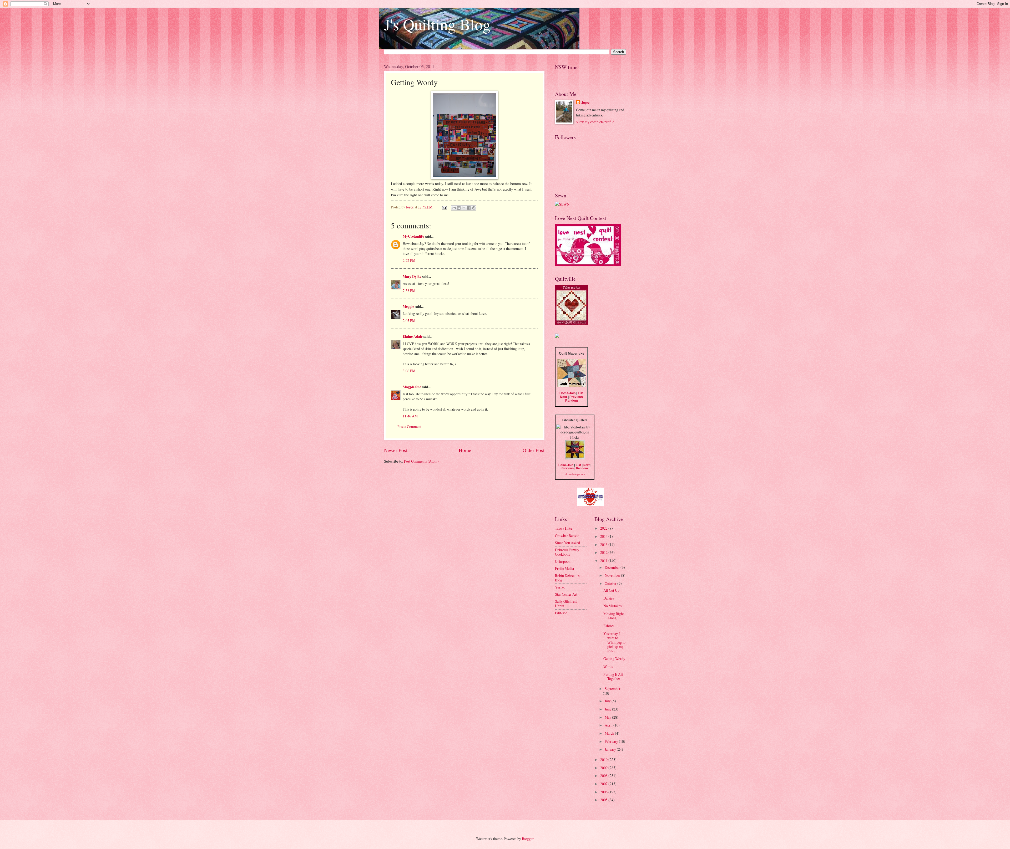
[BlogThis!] (458, 208)
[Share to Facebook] (468, 208)
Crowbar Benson (567, 535)
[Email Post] (444, 206)
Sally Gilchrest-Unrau (566, 603)
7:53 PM (409, 290)
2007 (604, 783)
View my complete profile (595, 121)
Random (571, 400)
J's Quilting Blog (437, 24)
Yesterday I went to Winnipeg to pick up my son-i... (614, 642)
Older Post (533, 450)
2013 (604, 544)
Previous (576, 397)
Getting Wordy (614, 658)
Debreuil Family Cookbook (567, 552)
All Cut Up (611, 590)
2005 (604, 799)
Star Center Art (566, 594)
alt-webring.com (575, 474)
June (608, 709)
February (612, 741)
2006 (604, 791)
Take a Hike (563, 528)
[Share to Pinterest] (473, 208)
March (610, 733)
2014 (604, 536)
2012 (604, 552)
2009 (604, 767)
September (612, 688)
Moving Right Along (613, 616)
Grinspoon (562, 561)
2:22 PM (409, 260)
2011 (604, 560)
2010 (604, 759)
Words (608, 666)
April (609, 725)
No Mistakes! (613, 605)
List (580, 393)
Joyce (585, 102)
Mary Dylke (412, 276)
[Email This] (453, 208)
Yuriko (560, 587)
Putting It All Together (613, 676)
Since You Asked (567, 542)
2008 (604, 775)
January (611, 749)
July (608, 700)
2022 (604, 528)
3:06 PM (409, 370)
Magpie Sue (412, 387)
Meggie (408, 306)
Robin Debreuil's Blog (567, 577)
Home (465, 450)
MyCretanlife (413, 236)
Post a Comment (409, 426)
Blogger (527, 838)
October (611, 583)
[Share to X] (463, 208)
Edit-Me (561, 612)
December (612, 567)
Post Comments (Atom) (421, 461)
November (613, 575)
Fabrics (608, 625)
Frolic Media (564, 568)
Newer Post (395, 450)
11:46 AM (410, 415)
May (608, 717)
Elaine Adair (413, 336)
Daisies (608, 598)
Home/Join (567, 393)
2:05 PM (409, 320)
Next (563, 397)
